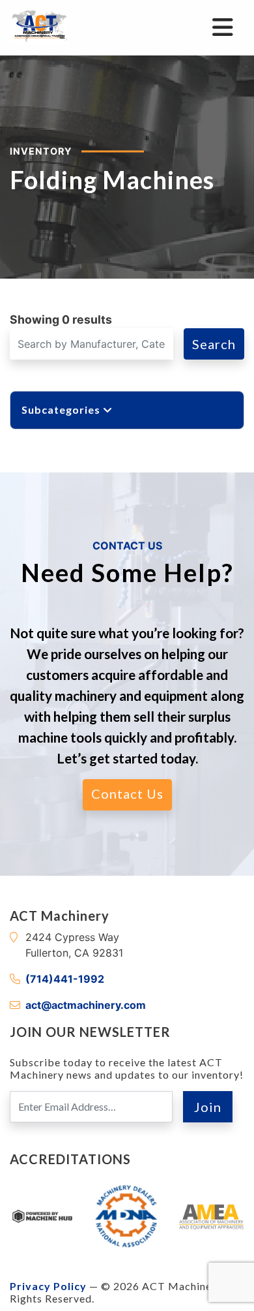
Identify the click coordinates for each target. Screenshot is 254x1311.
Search (214, 344)
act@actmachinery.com (85, 1004)
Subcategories (62, 409)
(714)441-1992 (64, 978)
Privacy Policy (48, 1286)
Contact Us (127, 793)
